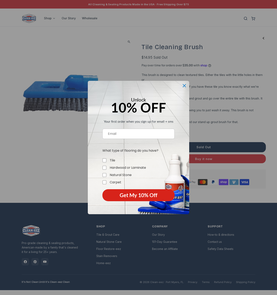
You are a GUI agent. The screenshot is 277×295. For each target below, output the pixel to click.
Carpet (115, 182)
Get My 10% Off (138, 195)
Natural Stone (121, 175)
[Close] (184, 86)
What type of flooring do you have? (130, 150)
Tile (112, 160)
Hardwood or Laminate (128, 168)
